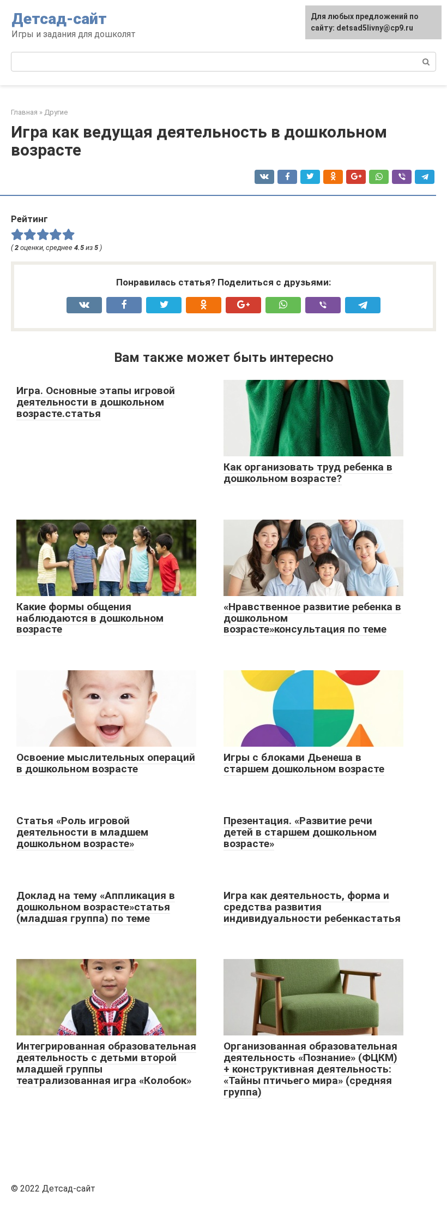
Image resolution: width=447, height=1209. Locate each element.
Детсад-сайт (59, 19)
